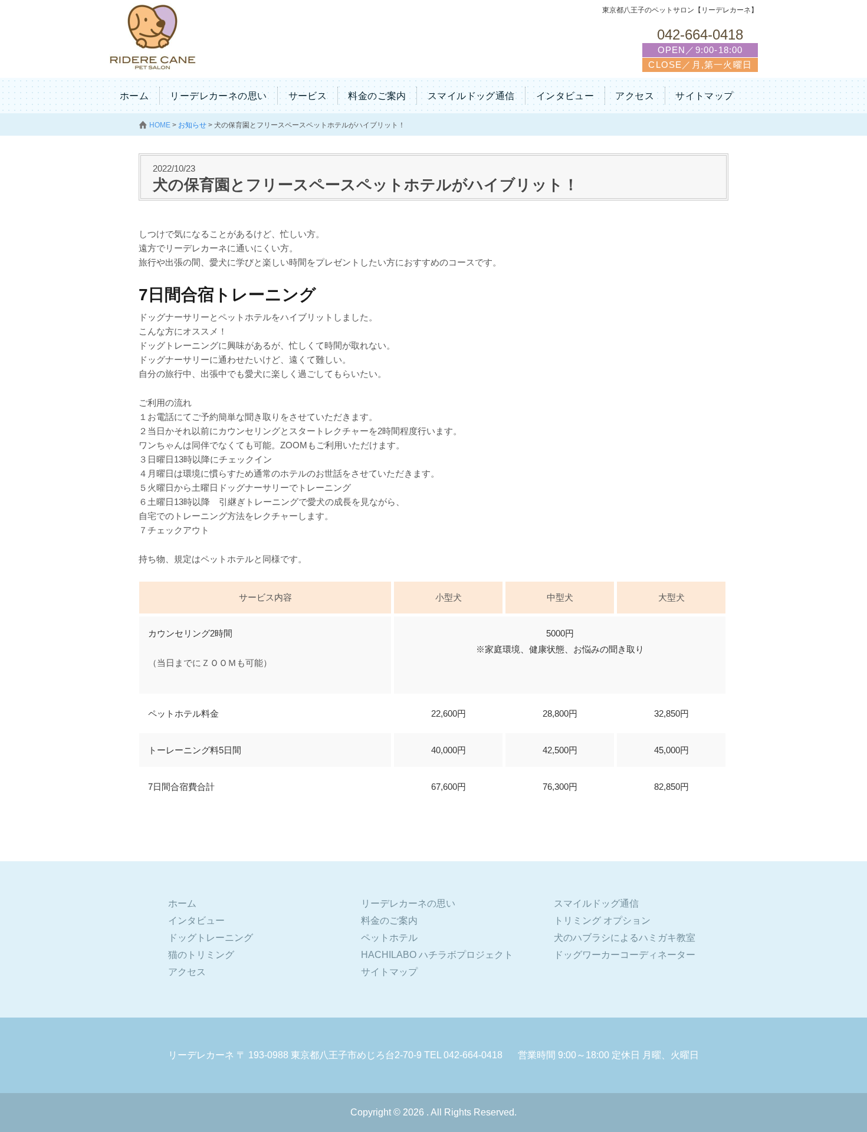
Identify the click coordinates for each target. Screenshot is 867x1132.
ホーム (134, 96)
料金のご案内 (377, 96)
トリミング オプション (602, 921)
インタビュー (565, 96)
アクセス (634, 96)
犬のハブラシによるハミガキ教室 (624, 938)
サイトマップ (704, 96)
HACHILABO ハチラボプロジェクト (437, 955)
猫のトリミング (201, 955)
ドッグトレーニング (210, 938)
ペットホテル (389, 938)
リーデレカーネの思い (218, 96)
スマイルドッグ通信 (471, 96)
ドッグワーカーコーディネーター (624, 955)
